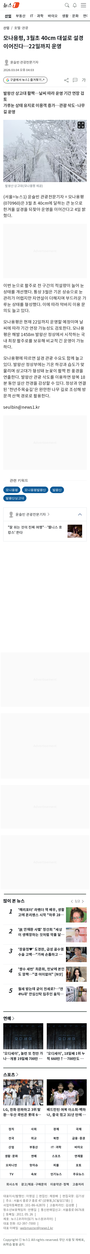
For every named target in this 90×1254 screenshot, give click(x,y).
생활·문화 (11, 1156)
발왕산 (57, 490)
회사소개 (12, 1184)
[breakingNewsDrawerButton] (75, 5)
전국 (11, 1138)
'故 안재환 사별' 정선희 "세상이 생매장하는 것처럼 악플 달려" (40, 934)
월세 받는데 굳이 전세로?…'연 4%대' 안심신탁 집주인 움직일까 (40, 994)
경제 (56, 1129)
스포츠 (9, 1075)
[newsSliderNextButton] (83, 901)
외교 (34, 1138)
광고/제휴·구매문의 (34, 1184)
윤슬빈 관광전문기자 (24, 62)
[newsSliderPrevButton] (72, 901)
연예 (7, 1018)
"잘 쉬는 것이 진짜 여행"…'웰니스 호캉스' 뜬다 (35, 530)
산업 (6, 28)
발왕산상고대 (15, 498)
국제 (78, 1129)
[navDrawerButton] (83, 5)
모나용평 (12, 490)
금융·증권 (78, 1138)
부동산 (33, 1147)
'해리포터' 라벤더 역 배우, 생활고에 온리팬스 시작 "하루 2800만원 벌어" (41, 915)
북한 (56, 1138)
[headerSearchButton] (67, 5)
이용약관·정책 (59, 1184)
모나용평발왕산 (35, 490)
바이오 (78, 1147)
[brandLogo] (11, 5)
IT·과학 (56, 1147)
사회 (34, 1129)
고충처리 (78, 1184)
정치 (11, 1129)
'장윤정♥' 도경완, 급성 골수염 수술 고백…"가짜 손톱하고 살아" (41, 954)
